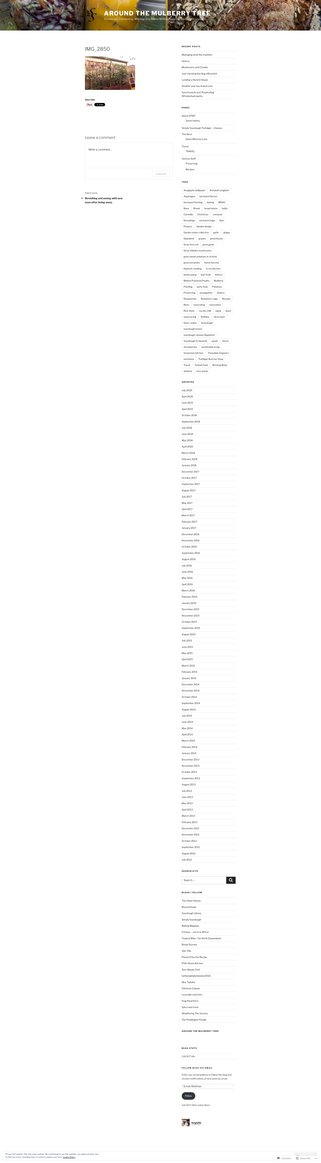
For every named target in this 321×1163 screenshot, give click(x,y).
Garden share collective (196, 232)
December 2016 (190, 534)
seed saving (190, 316)
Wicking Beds (219, 365)
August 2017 (188, 490)
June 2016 (187, 571)
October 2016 (189, 546)
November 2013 (190, 765)
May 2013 (187, 803)
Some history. (193, 120)
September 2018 (191, 421)
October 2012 (189, 840)
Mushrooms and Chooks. (195, 67)
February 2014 (189, 747)
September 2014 (191, 703)
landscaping (190, 274)
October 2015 (189, 621)
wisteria (188, 371)
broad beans (211, 208)
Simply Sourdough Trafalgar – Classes (202, 128)
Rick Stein (189, 310)
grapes (202, 238)
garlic (216, 232)
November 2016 (190, 540)
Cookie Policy (69, 1157)
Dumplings (189, 220)
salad (218, 310)
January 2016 (189, 603)
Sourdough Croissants (195, 340)
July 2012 (187, 859)
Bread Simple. (189, 907)
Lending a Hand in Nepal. (195, 79)
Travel (185, 146)
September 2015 (191, 628)
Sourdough (207, 322)
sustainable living (210, 346)
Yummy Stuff (189, 158)
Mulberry (218, 280)
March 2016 (188, 590)
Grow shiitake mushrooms (197, 250)
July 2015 (187, 640)
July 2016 (187, 565)
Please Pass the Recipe (194, 957)
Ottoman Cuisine (191, 988)
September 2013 (191, 778)
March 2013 (188, 815)
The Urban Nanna (191, 900)
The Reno (187, 134)
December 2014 (190, 684)
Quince (185, 61)
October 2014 (189, 696)
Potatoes (217, 286)
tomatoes (189, 359)
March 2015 (188, 665)
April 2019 (187, 409)
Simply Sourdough (191, 919)
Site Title (186, 950)
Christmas (202, 214)
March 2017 (188, 515)
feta (221, 220)
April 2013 (187, 809)
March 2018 (188, 452)
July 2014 (187, 715)
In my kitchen (213, 268)
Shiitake (205, 316)
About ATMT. (189, 115)
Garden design (204, 226)
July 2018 (187, 427)
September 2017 (191, 484)
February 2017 (189, 521)
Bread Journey (189, 944)
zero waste (202, 371)
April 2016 (187, 584)
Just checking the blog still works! (199, 73)
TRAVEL (190, 151)
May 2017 (187, 502)
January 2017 (189, 527)
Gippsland (189, 238)
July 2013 (187, 790)
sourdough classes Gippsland (199, 334)
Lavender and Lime (192, 994)
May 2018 (187, 440)
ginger (226, 232)
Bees (186, 208)
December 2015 (190, 609)
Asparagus (189, 196)
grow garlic (208, 244)
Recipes (190, 169)
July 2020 (187, 390)
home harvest (211, 262)
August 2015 (189, 634)
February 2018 (189, 459)
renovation (215, 304)
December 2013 (190, 759)
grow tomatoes (192, 262)
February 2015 (189, 671)
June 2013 (187, 797)
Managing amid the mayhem (197, 54)
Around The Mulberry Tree (157, 13)
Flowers (188, 226)
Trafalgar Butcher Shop (210, 359)
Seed (228, 310)
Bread (196, 208)
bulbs (225, 208)
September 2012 (191, 847)
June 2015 (187, 646)
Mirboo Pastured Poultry (196, 280)
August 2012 (188, 853)
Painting (188, 286)
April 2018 (187, 446)
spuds (214, 340)
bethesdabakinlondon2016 (196, 975)
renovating (199, 304)
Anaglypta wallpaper (194, 190)
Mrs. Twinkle (188, 982)
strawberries (190, 346)
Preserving (191, 163)
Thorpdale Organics (218, 353)
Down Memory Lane (196, 139)
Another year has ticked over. (197, 86)
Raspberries (190, 298)
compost (217, 214)
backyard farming (193, 202)
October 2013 (189, 771)
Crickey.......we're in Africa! (195, 932)
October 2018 (189, 415)
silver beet (219, 316)
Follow (188, 1095)
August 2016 (189, 559)
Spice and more (190, 1007)
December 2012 (190, 828)
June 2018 (187, 434)
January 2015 (189, 678)
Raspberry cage (209, 298)
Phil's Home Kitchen (192, 963)
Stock (225, 340)
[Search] (231, 880)
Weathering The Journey (195, 1013)
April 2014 (187, 734)
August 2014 (189, 709)
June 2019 (187, 402)
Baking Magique (190, 925)
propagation (206, 292)
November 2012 (190, 834)
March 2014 (188, 740)
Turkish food (201, 365)
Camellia (188, 214)
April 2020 (187, 396)
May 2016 (187, 577)
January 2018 (189, 465)
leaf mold (206, 274)
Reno (186, 304)
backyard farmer (208, 196)
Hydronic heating (193, 268)
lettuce (219, 274)
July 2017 (187, 496)
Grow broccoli (191, 244)
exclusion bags (207, 220)
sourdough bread (193, 328)
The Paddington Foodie (194, 1019)
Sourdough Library (191, 913)
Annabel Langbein (219, 190)
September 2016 (191, 553)
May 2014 (187, 728)
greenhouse (216, 238)
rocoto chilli (205, 310)
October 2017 (189, 477)
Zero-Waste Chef (191, 969)
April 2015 (187, 659)
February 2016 (189, 596)
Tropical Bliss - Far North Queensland (201, 938)
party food (202, 286)
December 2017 (190, 471)
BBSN (221, 202)
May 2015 (187, 653)
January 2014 (189, 753)
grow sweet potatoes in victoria (200, 256)
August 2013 (189, 784)
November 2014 (190, 690)
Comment (161, 173)
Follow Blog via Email (197, 1068)
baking (210, 202)
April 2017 (187, 509)
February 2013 (189, 822)
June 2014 (187, 721)
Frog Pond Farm (190, 1000)
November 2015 (190, 615)
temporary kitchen (193, 353)
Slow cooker (190, 322)
